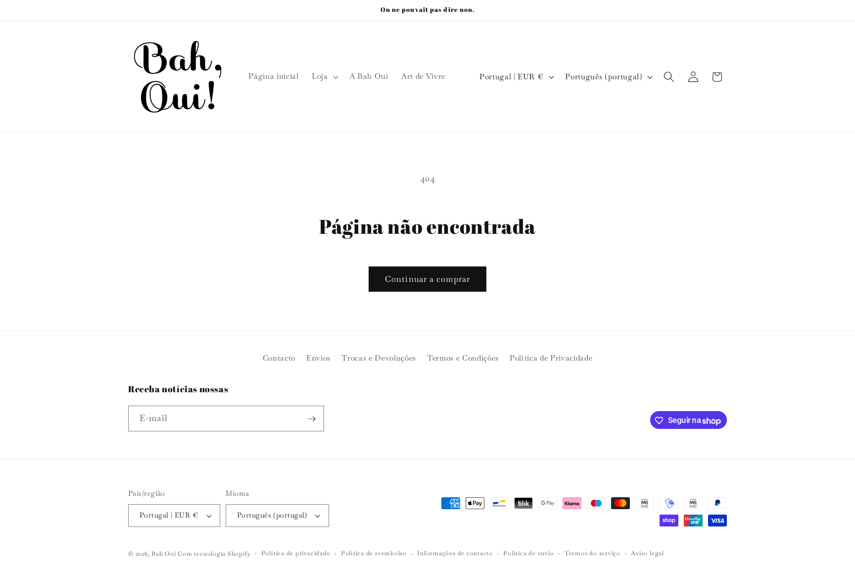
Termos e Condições (463, 358)
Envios (318, 358)
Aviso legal (647, 553)
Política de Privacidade (551, 358)
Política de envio (528, 553)
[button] (324, 76)
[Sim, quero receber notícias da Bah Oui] (312, 419)
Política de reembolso (374, 553)
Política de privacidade (296, 553)
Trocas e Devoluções (378, 358)
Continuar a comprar (427, 279)
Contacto (279, 358)
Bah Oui (163, 554)
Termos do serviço (592, 553)
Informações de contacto (455, 553)
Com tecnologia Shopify (214, 554)
